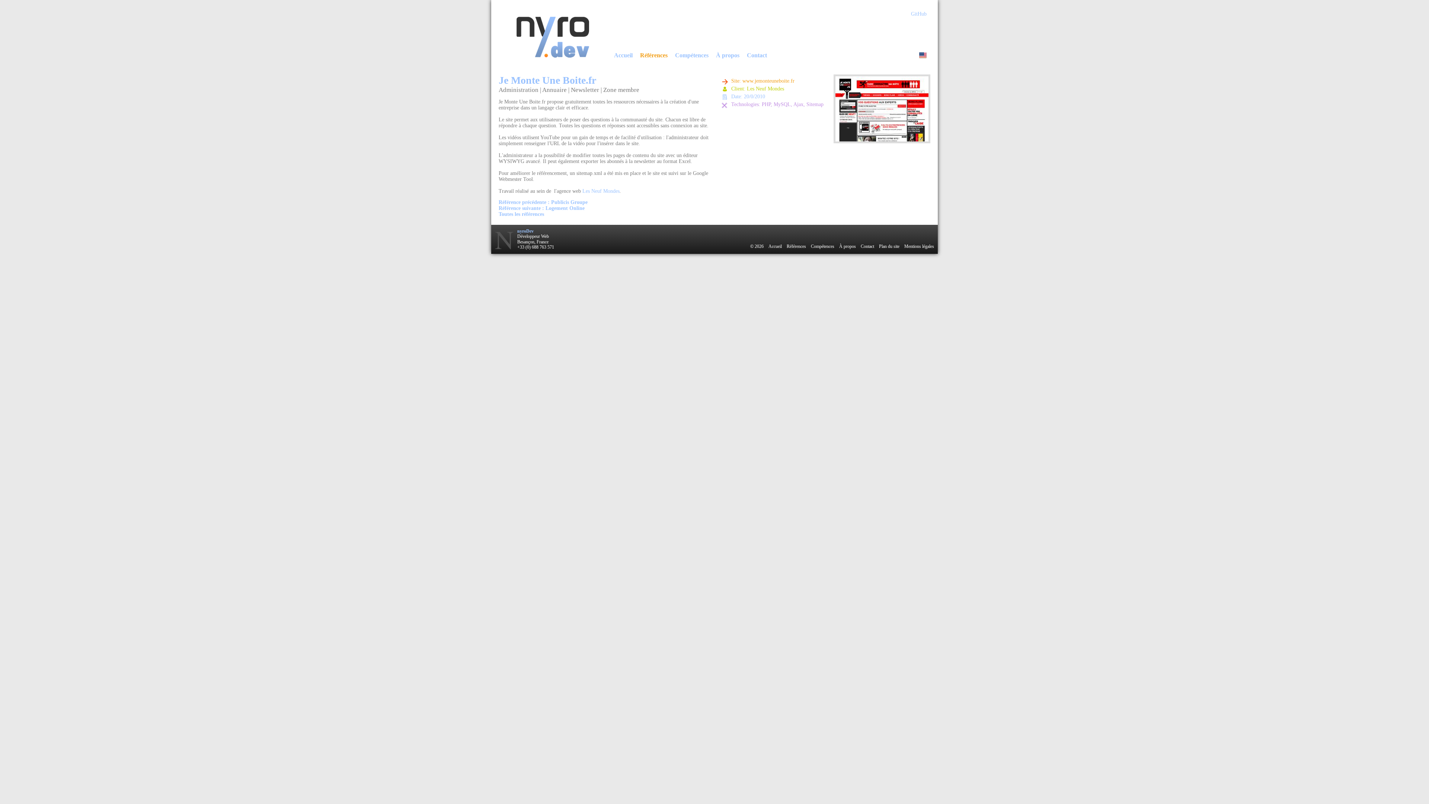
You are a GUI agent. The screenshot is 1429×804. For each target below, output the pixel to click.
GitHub (919, 14)
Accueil (623, 55)
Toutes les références (521, 214)
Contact (757, 55)
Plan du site (889, 246)
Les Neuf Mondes (601, 191)
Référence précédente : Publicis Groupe (543, 202)
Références (654, 55)
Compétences (692, 55)
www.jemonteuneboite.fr (768, 81)
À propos (727, 55)
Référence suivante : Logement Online (542, 208)
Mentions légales (919, 246)
